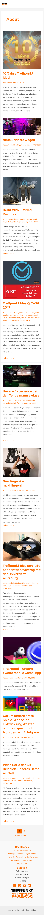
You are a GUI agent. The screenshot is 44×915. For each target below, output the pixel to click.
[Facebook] (14, 885)
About (5, 83)
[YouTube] (24, 885)
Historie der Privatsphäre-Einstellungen (22, 857)
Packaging (35, 778)
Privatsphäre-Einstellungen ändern (22, 853)
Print (19, 781)
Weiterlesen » (8, 253)
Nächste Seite (22, 835)
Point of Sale (13, 400)
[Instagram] (19, 885)
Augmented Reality (24, 312)
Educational (15, 586)
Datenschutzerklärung (22, 850)
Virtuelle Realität (9, 222)
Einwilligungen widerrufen (22, 860)
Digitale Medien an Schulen (21, 315)
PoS (20, 400)
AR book (11, 312)
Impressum (22, 863)
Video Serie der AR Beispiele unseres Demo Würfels (21, 769)
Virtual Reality (14, 145)
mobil (35, 315)
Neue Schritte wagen (19, 140)
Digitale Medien (14, 583)
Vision (11, 490)
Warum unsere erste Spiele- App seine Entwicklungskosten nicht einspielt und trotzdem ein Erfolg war (21, 724)
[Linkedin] (29, 885)
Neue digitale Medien (17, 219)
